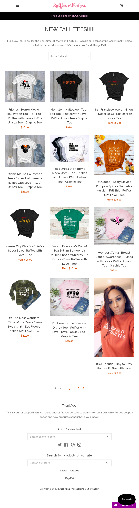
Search (63, 471)
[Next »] (84, 388)
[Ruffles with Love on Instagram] (79, 445)
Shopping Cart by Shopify (87, 489)
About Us (74, 471)
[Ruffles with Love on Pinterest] (73, 445)
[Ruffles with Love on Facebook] (66, 445)
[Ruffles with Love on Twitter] (60, 445)
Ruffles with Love (65, 489)
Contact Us (125, 505)
